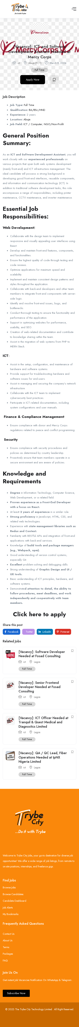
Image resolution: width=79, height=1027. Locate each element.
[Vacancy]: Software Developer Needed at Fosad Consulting (42, 653)
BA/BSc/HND (37, 110)
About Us (7, 940)
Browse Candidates (13, 894)
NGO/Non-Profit (54, 124)
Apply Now (32, 80)
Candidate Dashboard (14, 901)
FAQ (5, 960)
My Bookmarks (10, 914)
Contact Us (8, 934)
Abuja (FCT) (34, 63)
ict (19, 63)
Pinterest (64, 632)
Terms (6, 947)
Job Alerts (8, 907)
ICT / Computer (33, 124)
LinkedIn (46, 632)
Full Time (39, 70)
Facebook (12, 632)
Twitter (29, 632)
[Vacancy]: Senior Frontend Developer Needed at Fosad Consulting (39, 687)
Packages (8, 954)
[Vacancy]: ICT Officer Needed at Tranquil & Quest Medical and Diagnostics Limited (43, 722)
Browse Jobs (9, 887)
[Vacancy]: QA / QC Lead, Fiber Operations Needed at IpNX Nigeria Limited (43, 757)
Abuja (27, 119)
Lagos (37, 662)
